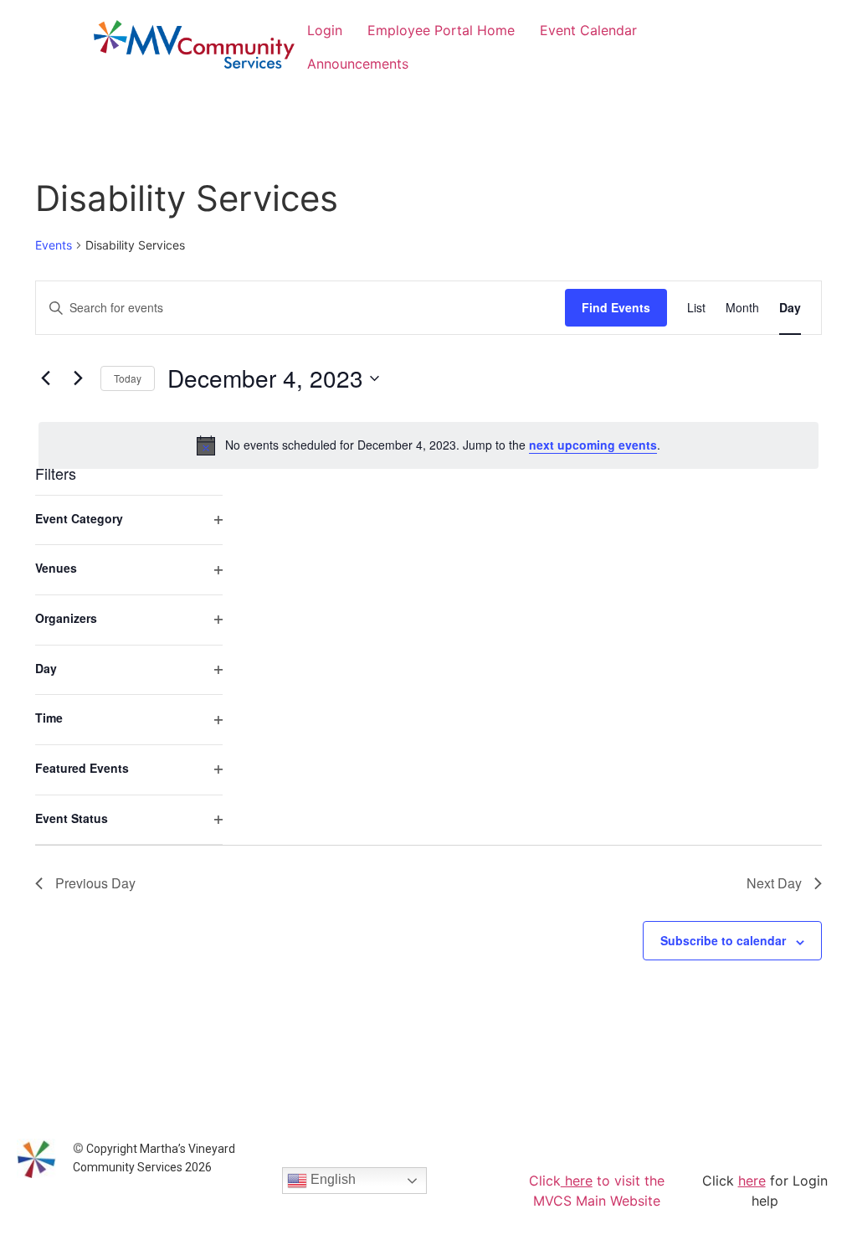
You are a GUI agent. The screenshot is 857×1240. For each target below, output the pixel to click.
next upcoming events (593, 444)
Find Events (616, 307)
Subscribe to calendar (723, 940)
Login (324, 30)
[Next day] (78, 378)
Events (53, 245)
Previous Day (95, 883)
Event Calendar (588, 30)
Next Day (774, 883)
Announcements (357, 63)
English (331, 1180)
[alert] (428, 445)
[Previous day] (45, 378)
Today (127, 378)
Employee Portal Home (441, 30)
